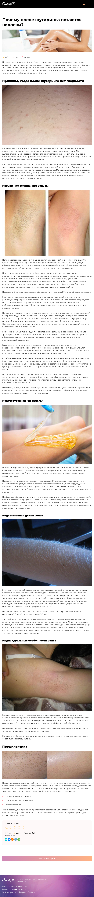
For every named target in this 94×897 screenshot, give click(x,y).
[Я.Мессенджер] (6, 839)
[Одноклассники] (12, 839)
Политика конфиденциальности (14, 889)
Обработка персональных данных (14, 886)
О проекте (22, 892)
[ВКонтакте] (9, 839)
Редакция (31, 892)
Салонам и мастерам (9, 892)
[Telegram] (15, 839)
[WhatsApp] (18, 839)
